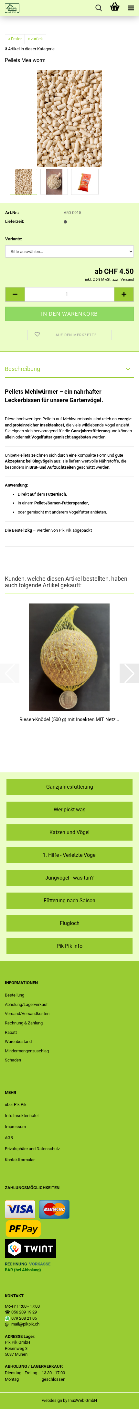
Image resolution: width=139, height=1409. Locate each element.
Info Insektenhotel (21, 1115)
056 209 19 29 (24, 1312)
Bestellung (14, 995)
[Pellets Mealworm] (69, 118)
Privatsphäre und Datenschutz (32, 1148)
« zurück (35, 38)
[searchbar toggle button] (99, 8)
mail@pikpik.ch (25, 1324)
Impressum (15, 1126)
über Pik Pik (16, 1104)
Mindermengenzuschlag (27, 1050)
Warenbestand (18, 1041)
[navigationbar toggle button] (131, 8)
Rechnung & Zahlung (24, 1023)
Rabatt (11, 1032)
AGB (9, 1137)
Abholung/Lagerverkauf (26, 1004)
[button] (15, 294)
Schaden (13, 1060)
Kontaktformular (20, 1159)
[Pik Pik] (9, 8)
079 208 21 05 (24, 1318)
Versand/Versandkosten (27, 1013)
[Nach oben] (121, 1399)
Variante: (13, 238)
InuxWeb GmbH (82, 1400)
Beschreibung (22, 368)
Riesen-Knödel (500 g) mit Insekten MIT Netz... (69, 719)
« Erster (15, 38)
